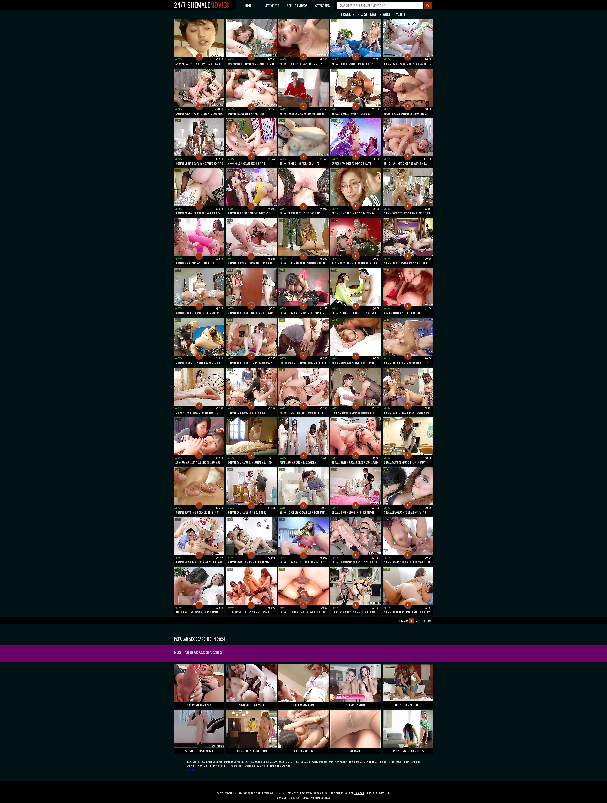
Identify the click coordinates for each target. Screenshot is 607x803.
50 (429, 621)
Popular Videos (297, 5)
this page (359, 793)
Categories (322, 5)
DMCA (306, 798)
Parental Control (320, 798)
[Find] (428, 5)
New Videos (271, 5)
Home (247, 5)
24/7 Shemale (201, 5)
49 (424, 621)
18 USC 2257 (294, 798)
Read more (192, 770)
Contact (281, 798)
